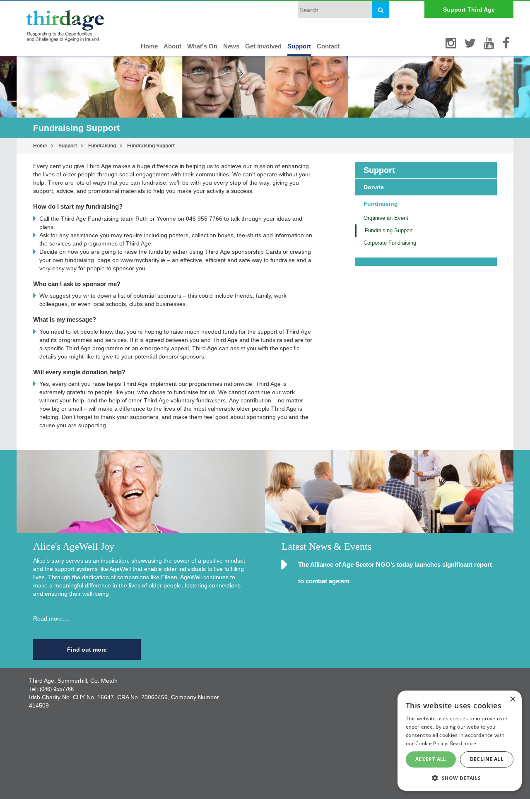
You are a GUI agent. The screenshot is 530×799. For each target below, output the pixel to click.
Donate (374, 187)
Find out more (87, 649)
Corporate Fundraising (390, 243)
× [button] (512, 699)
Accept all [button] (430, 759)
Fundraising (102, 146)
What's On (202, 46)
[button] (459, 777)
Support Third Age (469, 9)
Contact (328, 46)
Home (149, 46)
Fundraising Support (151, 146)
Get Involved (263, 46)
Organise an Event (386, 218)
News (231, 46)
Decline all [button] (487, 759)
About (172, 46)
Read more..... (52, 618)
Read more (463, 743)
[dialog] (460, 741)
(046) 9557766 (57, 689)
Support (299, 46)
